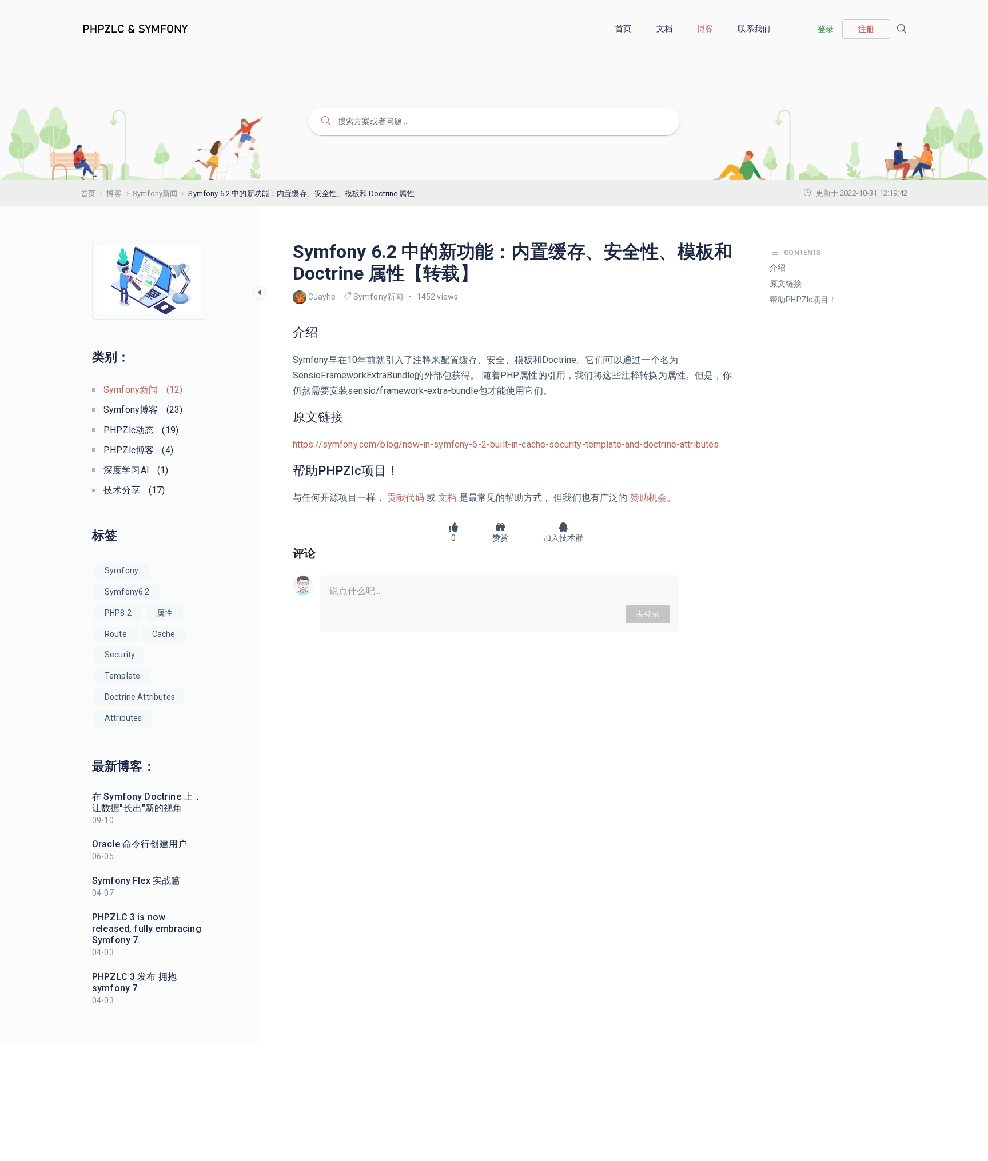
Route (116, 634)
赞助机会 (647, 497)
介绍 (778, 267)
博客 (706, 28)
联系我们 (755, 28)
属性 (165, 612)
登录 (826, 29)
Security (120, 654)
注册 (866, 29)
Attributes (123, 718)
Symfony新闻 (155, 193)
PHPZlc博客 (138, 450)
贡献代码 (405, 497)
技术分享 (134, 490)
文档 (665, 28)
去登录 (648, 614)
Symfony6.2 (127, 591)
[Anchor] (324, 332)
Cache (164, 634)
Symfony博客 (142, 409)
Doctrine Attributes (140, 696)
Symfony (121, 570)
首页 (624, 28)
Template (122, 675)
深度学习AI (136, 470)
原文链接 (786, 283)
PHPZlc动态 (140, 430)
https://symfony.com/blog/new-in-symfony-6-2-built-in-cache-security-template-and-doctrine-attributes (506, 444)
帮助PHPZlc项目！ (803, 299)
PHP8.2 (118, 612)
